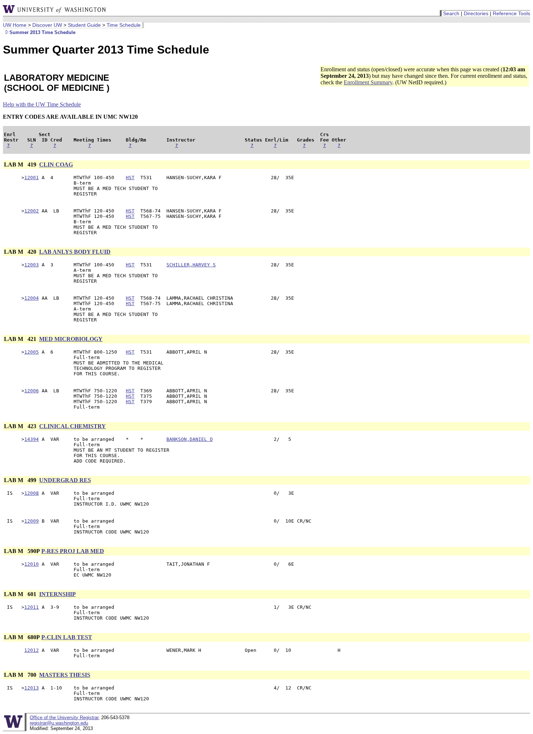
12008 (31, 493)
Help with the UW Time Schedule (42, 104)
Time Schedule (124, 25)
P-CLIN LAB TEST (66, 637)
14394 (31, 439)
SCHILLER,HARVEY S (191, 264)
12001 (31, 177)
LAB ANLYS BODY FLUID (75, 252)
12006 (31, 390)
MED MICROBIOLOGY (71, 339)
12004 (31, 298)
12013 (31, 688)
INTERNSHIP (57, 594)
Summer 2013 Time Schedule (42, 32)
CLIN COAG (56, 164)
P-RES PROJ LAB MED (72, 551)
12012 (31, 650)
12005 (31, 352)
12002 (31, 211)
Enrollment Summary (368, 82)
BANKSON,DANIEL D (189, 439)
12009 (31, 521)
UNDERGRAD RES (65, 480)
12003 (31, 264)
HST (130, 177)
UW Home (14, 25)
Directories (476, 13)
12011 (31, 607)
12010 (31, 564)
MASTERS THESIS (64, 675)
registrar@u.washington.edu (59, 723)
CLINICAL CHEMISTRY (72, 426)
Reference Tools (511, 13)
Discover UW (47, 25)
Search (451, 13)
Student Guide (84, 25)
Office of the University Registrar (64, 717)
